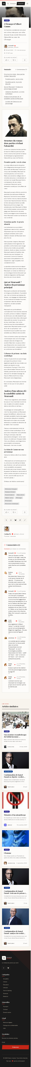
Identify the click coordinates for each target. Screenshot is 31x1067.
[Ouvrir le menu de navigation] (8, 3)
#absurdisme (20, 495)
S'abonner (15, 1047)
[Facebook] (3, 968)
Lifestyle (5, 987)
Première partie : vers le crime (14, 79)
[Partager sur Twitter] (6, 520)
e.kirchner (11, 638)
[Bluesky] (8, 968)
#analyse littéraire (10, 492)
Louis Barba (10, 621)
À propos (5, 1006)
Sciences (5, 993)
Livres (7, 20)
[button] (15, 125)
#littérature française (11, 489)
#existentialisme (9, 495)
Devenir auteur (7, 1012)
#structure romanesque (11, 503)
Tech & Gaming (7, 990)
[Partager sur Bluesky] (15, 520)
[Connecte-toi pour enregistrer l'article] (24, 60)
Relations (5, 996)
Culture (5, 981)
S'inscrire (21, 3)
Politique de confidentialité (10, 1025)
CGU (4, 1028)
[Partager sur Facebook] (11, 520)
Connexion (13, 3)
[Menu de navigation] (27, 3)
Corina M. (7, 534)
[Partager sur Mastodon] (20, 520)
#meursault (8, 500)
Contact (5, 1009)
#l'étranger (19, 498)
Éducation (6, 984)
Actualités (6, 979)
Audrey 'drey (10, 573)
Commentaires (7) (22, 69)
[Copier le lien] (24, 520)
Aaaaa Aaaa (10, 664)
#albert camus (9, 498)
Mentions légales (7, 1022)
